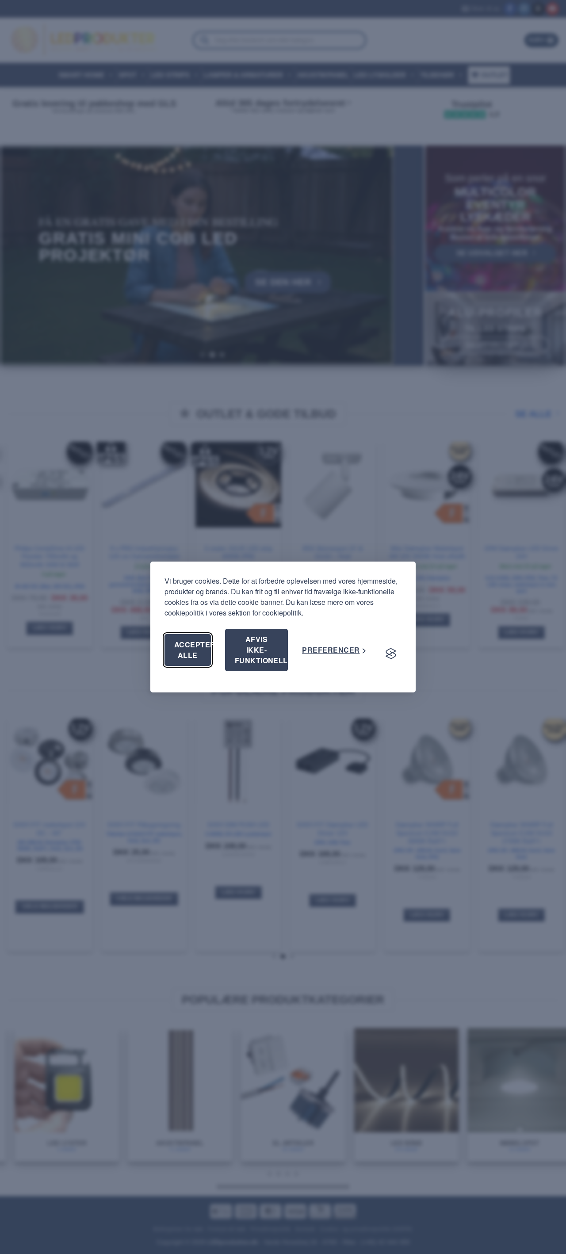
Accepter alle (192, 649)
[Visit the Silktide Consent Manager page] (391, 653)
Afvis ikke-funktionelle (261, 649)
